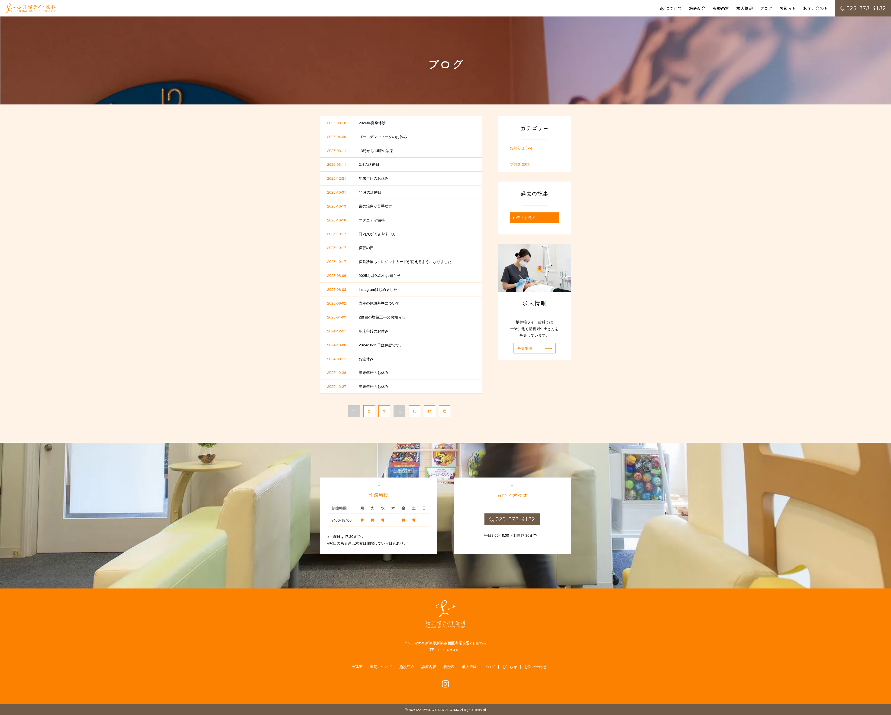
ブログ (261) (520, 164)
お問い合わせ (815, 8)
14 (429, 411)
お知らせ (787, 8)
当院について (669, 8)
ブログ (766, 8)
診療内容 (721, 8)
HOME (357, 666)
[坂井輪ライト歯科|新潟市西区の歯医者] (30, 8)
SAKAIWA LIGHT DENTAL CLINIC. (438, 710)
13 (414, 411)
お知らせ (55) (521, 147)
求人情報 (744, 8)
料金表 (449, 666)
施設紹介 (697, 8)
